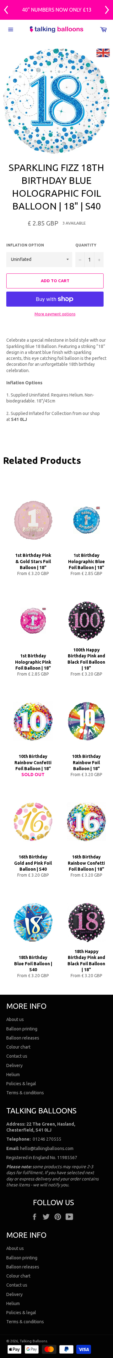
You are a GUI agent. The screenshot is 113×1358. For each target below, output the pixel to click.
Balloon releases (22, 1037)
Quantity (85, 245)
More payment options (55, 314)
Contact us (16, 1056)
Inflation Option (25, 245)
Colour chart (18, 1047)
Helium (13, 1074)
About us (15, 1019)
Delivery (14, 1065)
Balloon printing (21, 1028)
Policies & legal (21, 1083)
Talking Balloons (33, 1341)
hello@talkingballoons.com (46, 1148)
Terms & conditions (25, 1092)
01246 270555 (47, 1139)
